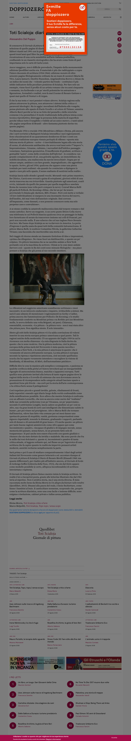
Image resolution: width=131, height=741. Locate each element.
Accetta (114, 738)
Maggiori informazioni (53, 739)
